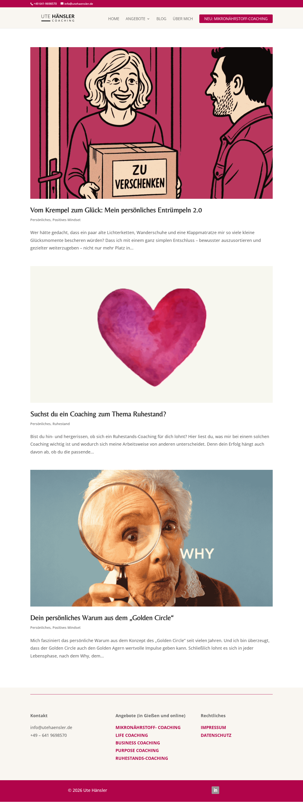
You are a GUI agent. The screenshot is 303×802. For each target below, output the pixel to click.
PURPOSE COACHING (137, 750)
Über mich (183, 19)
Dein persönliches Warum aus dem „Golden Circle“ (102, 617)
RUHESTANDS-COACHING (142, 758)
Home (113, 19)
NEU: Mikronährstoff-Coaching (236, 18)
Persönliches (40, 219)
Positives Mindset (66, 219)
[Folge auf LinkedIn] (215, 790)
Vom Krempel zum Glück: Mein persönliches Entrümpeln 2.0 (116, 210)
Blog (161, 19)
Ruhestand (61, 423)
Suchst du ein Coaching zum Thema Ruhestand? (98, 414)
